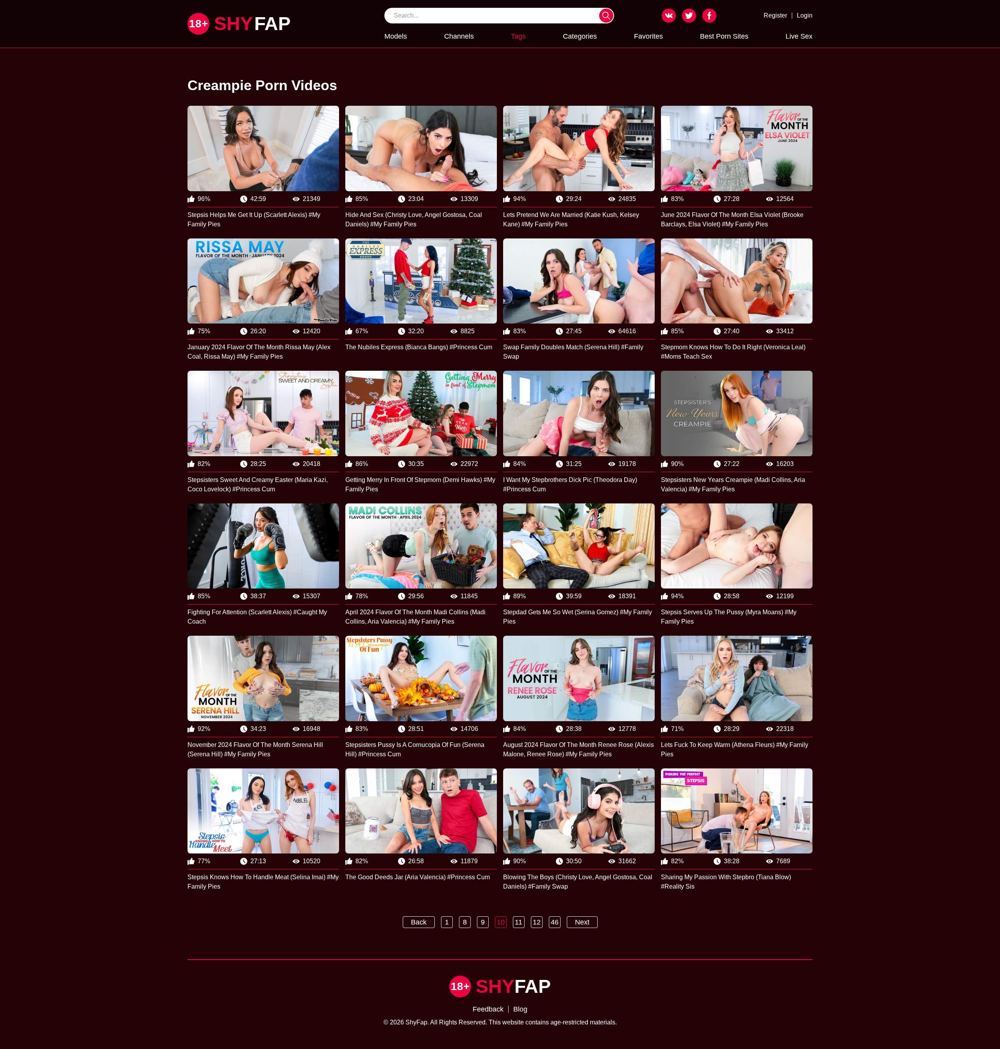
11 (518, 922)
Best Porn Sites (724, 36)
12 (537, 922)
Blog (520, 1009)
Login (804, 15)
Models (395, 36)
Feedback (488, 1009)
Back (419, 922)
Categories (580, 36)
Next (582, 922)
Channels (459, 36)
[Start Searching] (606, 16)
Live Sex (799, 36)
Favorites (648, 36)
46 (555, 922)
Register (775, 15)
